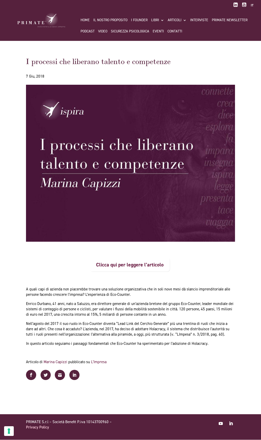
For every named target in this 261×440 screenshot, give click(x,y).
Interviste (199, 20)
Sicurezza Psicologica (130, 32)
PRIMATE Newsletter (229, 20)
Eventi (158, 32)
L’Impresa (99, 361)
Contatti (174, 32)
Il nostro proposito (110, 20)
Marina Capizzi (55, 361)
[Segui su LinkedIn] (231, 423)
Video (102, 32)
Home (85, 20)
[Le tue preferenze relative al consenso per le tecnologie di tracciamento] (9, 431)
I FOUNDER (139, 20)
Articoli (174, 20)
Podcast (88, 32)
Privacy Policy (37, 427)
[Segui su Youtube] (221, 423)
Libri (155, 20)
